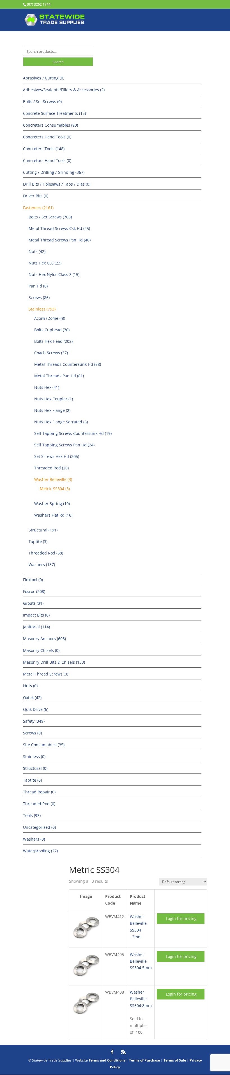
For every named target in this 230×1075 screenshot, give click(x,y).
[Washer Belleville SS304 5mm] (86, 978)
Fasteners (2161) (38, 207)
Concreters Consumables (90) (50, 125)
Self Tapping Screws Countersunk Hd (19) (73, 433)
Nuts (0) (30, 685)
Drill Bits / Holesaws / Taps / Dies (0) (56, 184)
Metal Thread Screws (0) (45, 674)
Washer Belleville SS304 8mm (141, 998)
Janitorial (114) (36, 626)
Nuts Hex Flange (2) (52, 410)
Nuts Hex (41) (46, 387)
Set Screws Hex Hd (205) (56, 456)
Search (58, 61)
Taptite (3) (38, 541)
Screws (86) (39, 297)
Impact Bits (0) (36, 615)
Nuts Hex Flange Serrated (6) (61, 421)
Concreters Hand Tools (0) (47, 137)
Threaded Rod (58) (46, 553)
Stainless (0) (34, 756)
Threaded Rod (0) (39, 803)
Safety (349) (34, 721)
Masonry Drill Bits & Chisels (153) (54, 662)
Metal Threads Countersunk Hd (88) (67, 364)
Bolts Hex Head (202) (53, 341)
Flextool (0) (33, 579)
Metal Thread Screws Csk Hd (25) (59, 228)
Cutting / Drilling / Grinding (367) (53, 172)
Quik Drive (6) (35, 709)
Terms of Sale (175, 1060)
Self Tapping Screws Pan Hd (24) (64, 445)
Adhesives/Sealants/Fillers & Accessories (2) (64, 89)
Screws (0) (32, 733)
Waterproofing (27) (40, 850)
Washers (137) (42, 564)
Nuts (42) (37, 251)
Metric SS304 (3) (55, 488)
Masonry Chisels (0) (41, 650)
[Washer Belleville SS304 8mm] (86, 1016)
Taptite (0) (32, 780)
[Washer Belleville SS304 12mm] (86, 940)
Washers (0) (34, 839)
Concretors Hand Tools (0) (47, 160)
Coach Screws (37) (51, 352)
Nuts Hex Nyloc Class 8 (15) (54, 274)
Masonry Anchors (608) (44, 638)
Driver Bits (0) (35, 195)
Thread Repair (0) (39, 792)
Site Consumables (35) (44, 744)
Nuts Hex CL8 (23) (45, 263)
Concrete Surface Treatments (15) (54, 113)
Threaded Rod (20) (51, 468)
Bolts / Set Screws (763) (50, 217)
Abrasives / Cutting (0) (43, 78)
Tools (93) (32, 815)
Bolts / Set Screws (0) (42, 101)
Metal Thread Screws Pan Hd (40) (60, 240)
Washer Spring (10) (52, 503)
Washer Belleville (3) (53, 479)
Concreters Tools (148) (44, 148)
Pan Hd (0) (38, 286)
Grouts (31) (33, 603)
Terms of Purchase (144, 1060)
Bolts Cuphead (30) (52, 329)
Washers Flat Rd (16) (53, 515)
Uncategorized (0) (39, 827)
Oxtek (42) (32, 697)
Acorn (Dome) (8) (49, 318)
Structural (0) (35, 768)
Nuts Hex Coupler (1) (53, 398)
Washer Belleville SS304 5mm (141, 961)
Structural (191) (43, 530)
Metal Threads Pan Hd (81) (59, 375)
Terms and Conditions (107, 1060)
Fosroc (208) (34, 591)
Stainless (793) (42, 309)
